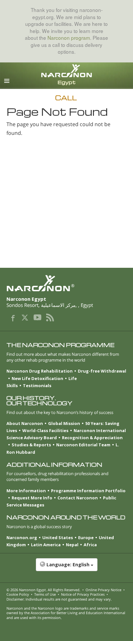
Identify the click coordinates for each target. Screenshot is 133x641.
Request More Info (32, 498)
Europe (86, 537)
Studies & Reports (31, 445)
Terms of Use (45, 594)
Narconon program (68, 37)
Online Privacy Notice (103, 589)
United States (57, 537)
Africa (90, 545)
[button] (66, 568)
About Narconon (24, 423)
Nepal (72, 545)
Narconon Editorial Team (83, 445)
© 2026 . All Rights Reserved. (43, 589)
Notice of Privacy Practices (83, 594)
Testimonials (37, 385)
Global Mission (64, 423)
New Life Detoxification (37, 378)
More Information (26, 491)
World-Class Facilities (45, 430)
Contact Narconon (77, 498)
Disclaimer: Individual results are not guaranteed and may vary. (59, 599)
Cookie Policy (17, 594)
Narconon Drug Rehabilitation (39, 371)
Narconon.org (21, 537)
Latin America (46, 545)
